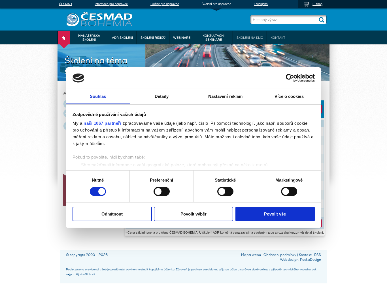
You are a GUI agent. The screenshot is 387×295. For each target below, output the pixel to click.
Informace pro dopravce (111, 4)
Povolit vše (275, 214)
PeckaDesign (310, 259)
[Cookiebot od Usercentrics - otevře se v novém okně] (290, 78)
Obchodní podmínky (279, 255)
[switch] (162, 190)
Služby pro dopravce (164, 4)
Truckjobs (261, 4)
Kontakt (305, 255)
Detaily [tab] (162, 96)
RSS (317, 255)
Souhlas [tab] (98, 96)
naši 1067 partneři (102, 123)
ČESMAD (65, 4)
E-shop (317, 4)
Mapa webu (251, 255)
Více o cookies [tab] (289, 96)
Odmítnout (112, 214)
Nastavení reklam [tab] (225, 96)
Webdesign (289, 259)
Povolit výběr (193, 214)
